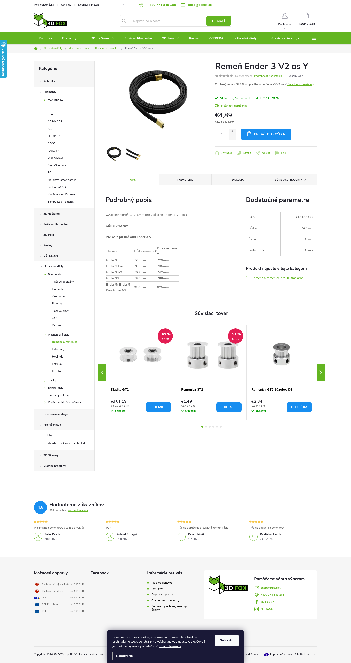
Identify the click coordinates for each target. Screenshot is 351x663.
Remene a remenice (64, 342)
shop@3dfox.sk (271, 588)
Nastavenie (124, 656)
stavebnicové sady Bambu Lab (67, 443)
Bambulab (54, 274)
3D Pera (48, 235)
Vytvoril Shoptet (250, 654)
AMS (55, 318)
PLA (50, 114)
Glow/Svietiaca (57, 165)
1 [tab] (202, 427)
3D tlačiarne (51, 214)
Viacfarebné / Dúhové (61, 194)
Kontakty (66, 5)
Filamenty (49, 92)
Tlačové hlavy (60, 311)
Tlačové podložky (63, 282)
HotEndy (57, 357)
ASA (50, 129)
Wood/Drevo (56, 158)
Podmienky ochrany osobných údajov (170, 608)
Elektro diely (55, 388)
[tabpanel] (141, 372)
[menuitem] (45, 38)
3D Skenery (50, 455)
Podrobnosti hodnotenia (268, 76)
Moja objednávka (44, 5)
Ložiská (57, 364)
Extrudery (58, 349)
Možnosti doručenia (234, 106)
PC (49, 172)
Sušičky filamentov (55, 224)
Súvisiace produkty (288, 179)
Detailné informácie (299, 84)
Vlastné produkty (54, 466)
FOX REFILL (55, 100)
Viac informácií (170, 646)
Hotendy (57, 289)
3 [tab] (210, 427)
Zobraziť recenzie (78, 510)
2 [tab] (206, 427)
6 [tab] (221, 427)
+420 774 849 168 (272, 595)
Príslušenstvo (52, 425)
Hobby (47, 435)
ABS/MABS (55, 121)
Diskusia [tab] (238, 179)
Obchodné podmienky (165, 600)
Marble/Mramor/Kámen (62, 180)
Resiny (47, 245)
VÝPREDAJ (50, 256)
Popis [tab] (132, 179)
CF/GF (51, 143)
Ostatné (57, 325)
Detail (159, 407)
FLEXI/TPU (55, 136)
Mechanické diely (58, 335)
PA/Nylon (53, 151)
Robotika (49, 81)
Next (321, 372)
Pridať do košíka (269, 134)
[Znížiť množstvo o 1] (232, 137)
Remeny (57, 303)
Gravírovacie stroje (55, 414)
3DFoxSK (267, 609)
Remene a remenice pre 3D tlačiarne (277, 278)
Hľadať (218, 21)
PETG (51, 107)
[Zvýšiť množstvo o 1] (232, 131)
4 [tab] (213, 427)
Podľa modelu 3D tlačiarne (64, 402)
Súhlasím (227, 640)
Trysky (52, 380)
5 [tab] (217, 427)
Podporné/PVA (57, 187)
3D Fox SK (267, 602)
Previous (102, 372)
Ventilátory (59, 296)
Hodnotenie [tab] (185, 179)
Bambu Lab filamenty (61, 202)
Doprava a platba (88, 5)
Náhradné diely (53, 266)
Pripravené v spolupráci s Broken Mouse (293, 654)
